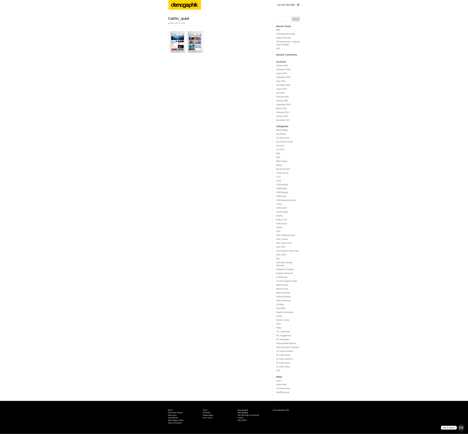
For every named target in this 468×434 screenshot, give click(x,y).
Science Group (282, 320)
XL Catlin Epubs (283, 355)
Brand (170, 410)
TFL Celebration (283, 332)
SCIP (278, 324)
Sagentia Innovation (284, 312)
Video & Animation (175, 423)
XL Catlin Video (283, 367)
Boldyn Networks (283, 38)
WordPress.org (282, 392)
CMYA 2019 (281, 208)
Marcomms (172, 415)
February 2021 (282, 97)
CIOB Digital (281, 188)
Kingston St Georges (285, 269)
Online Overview (283, 300)
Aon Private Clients (284, 142)
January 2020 (282, 101)
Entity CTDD (281, 220)
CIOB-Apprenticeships (286, 200)
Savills (279, 316)
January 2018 (282, 116)
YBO (278, 371)
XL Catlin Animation (284, 351)
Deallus (279, 216)
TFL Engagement (283, 336)
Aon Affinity (281, 134)
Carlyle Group (282, 173)
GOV (278, 231)
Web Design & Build (175, 420)
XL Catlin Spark (283, 363)
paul (172, 23)
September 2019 (283, 104)
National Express (283, 297)
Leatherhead (281, 277)
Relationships (208, 415)
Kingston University (284, 273)
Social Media (173, 418)
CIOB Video (281, 196)
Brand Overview (283, 169)
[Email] (461, 427)
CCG (278, 177)
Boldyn (279, 165)
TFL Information (283, 339)
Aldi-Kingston (282, 130)
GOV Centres (282, 239)
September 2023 (283, 77)
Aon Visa (280, 146)
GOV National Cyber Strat (287, 251)
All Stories (206, 413)
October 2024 (282, 66)
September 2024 (283, 69)
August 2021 (281, 89)
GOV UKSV (281, 255)
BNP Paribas (282, 161)
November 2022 (283, 85)
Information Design (175, 413)
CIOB (278, 181)
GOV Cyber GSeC (284, 243)
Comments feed (283, 388)
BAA (278, 153)
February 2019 (282, 112)
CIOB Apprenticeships (285, 34)
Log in (279, 381)
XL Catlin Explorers (284, 359)
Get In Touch (208, 418)
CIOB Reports (282, 192)
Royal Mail (280, 308)
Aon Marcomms (283, 138)
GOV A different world (285, 235)
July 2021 (280, 93)
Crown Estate (282, 212)
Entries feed (281, 384)
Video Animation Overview (287, 347)
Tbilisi (278, 328)
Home (205, 410)
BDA (278, 30)
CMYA (279, 204)
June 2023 (280, 81)
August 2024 (281, 73)
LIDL (278, 48)
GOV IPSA (280, 247)
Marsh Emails (282, 285)
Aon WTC (280, 150)
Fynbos (279, 227)
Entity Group (281, 224)
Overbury (280, 304)
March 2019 (281, 108)
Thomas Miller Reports (286, 343)
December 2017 (283, 120)
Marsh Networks (283, 293)
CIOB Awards (282, 185)
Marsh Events (282, 289)
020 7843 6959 (288, 5)
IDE (277, 259)
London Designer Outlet (286, 281)
